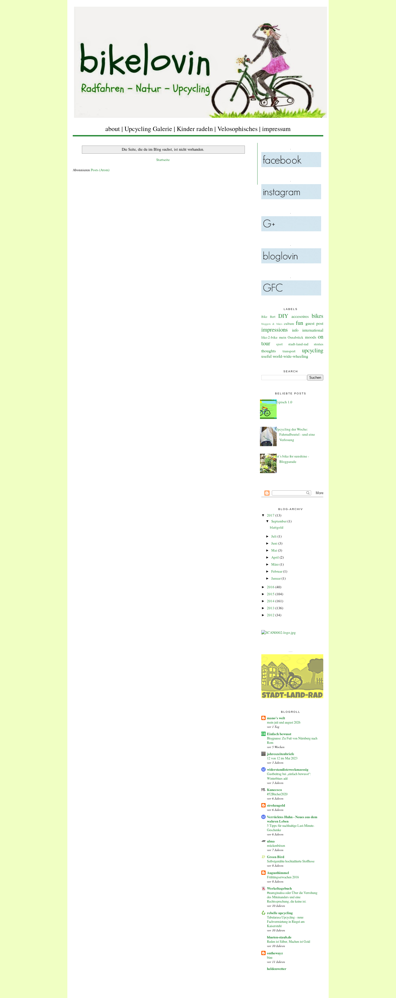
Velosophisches (237, 128)
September (279, 521)
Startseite (163, 159)
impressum (276, 128)
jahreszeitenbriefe (280, 753)
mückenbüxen (276, 845)
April (275, 557)
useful (266, 356)
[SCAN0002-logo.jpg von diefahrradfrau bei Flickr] (278, 632)
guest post (314, 323)
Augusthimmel (278, 872)
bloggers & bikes (271, 324)
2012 (271, 614)
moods (310, 337)
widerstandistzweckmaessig (287, 769)
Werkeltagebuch (279, 888)
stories (318, 344)
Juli (274, 536)
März (275, 564)
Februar (277, 571)
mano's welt (276, 717)
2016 (271, 586)
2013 (271, 607)
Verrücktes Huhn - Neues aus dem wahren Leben (292, 819)
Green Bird (275, 856)
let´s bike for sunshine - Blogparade (292, 459)
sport (279, 344)
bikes (317, 315)
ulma (271, 841)
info (295, 330)
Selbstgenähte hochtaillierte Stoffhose (290, 861)
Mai (274, 550)
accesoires (300, 316)
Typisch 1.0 (283, 402)
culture (289, 323)
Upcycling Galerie (148, 128)
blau (269, 957)
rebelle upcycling (280, 912)
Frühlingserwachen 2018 (283, 877)
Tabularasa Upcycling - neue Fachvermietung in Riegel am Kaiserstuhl (286, 921)
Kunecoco (274, 789)
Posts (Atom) (100, 169)
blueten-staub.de (279, 937)
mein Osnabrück (291, 337)
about (112, 128)
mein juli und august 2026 (283, 722)
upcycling (312, 350)
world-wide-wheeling (290, 356)
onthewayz (275, 952)
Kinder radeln (195, 128)
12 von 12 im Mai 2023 (282, 758)
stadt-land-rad (298, 344)
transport (289, 351)
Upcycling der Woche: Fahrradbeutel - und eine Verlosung (295, 434)
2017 (271, 515)
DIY (283, 315)
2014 (271, 600)
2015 (271, 593)
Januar (276, 578)
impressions (274, 329)
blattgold (276, 527)
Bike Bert (268, 317)
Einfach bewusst (279, 733)
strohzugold (276, 805)
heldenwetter (276, 968)
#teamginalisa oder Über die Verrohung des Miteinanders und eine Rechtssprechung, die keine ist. (292, 896)
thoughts (268, 350)
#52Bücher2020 (277, 794)
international (312, 330)
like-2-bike (269, 337)
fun (299, 322)
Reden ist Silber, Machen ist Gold (288, 941)
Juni (274, 543)
